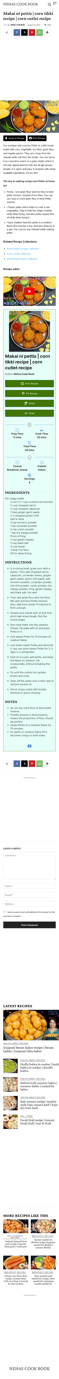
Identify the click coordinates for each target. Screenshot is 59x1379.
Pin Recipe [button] (31, 393)
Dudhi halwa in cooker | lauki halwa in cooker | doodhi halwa (39, 1067)
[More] (47, 32)
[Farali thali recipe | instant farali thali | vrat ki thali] (10, 1122)
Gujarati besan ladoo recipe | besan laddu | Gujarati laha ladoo (28, 1049)
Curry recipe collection (19, 253)
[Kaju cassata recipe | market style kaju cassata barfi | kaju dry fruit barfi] (10, 1103)
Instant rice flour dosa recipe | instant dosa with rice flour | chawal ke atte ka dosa (16, 1279)
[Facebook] (17, 32)
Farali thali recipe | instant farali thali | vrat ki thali (37, 1121)
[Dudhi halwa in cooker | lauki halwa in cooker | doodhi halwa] (10, 1066)
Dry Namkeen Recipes (15, 1237)
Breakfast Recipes (42, 1236)
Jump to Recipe (16, 138)
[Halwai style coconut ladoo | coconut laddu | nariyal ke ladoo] (10, 1084)
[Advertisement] (29, 68)
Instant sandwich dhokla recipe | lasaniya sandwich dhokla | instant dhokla (43, 1243)
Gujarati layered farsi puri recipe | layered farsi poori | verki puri (16, 1244)
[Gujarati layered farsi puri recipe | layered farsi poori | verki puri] (15, 1226)
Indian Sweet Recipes (15, 1043)
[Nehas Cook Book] (5, 24)
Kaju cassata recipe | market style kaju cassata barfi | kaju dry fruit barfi (39, 1105)
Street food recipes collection (22, 258)
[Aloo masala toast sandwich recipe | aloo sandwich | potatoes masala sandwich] (43, 1262)
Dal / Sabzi (26, 1116)
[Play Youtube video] (29, 291)
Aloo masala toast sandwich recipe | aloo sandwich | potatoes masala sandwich (43, 1279)
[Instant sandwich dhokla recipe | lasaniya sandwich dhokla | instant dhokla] (43, 1226)
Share (31, 403)
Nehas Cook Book (18, 25)
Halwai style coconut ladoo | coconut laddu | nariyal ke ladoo (38, 1086)
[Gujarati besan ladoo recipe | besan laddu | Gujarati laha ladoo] (31, 1025)
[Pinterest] (32, 32)
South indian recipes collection (23, 248)
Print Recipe (38, 138)
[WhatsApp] (39, 32)
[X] (24, 32)
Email (31, 413)
